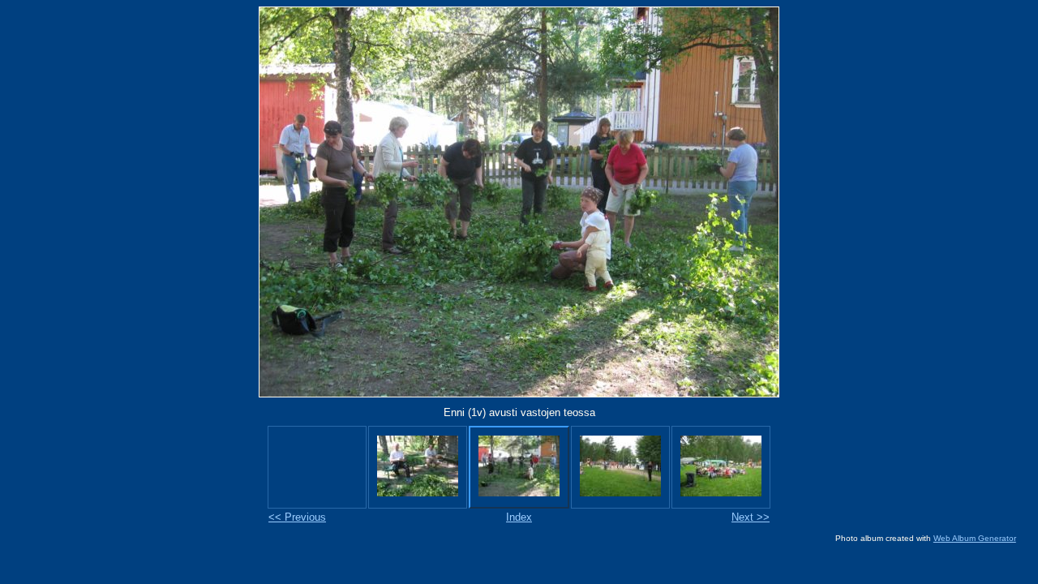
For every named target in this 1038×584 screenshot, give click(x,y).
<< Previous (297, 517)
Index (519, 517)
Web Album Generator (974, 538)
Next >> (750, 517)
